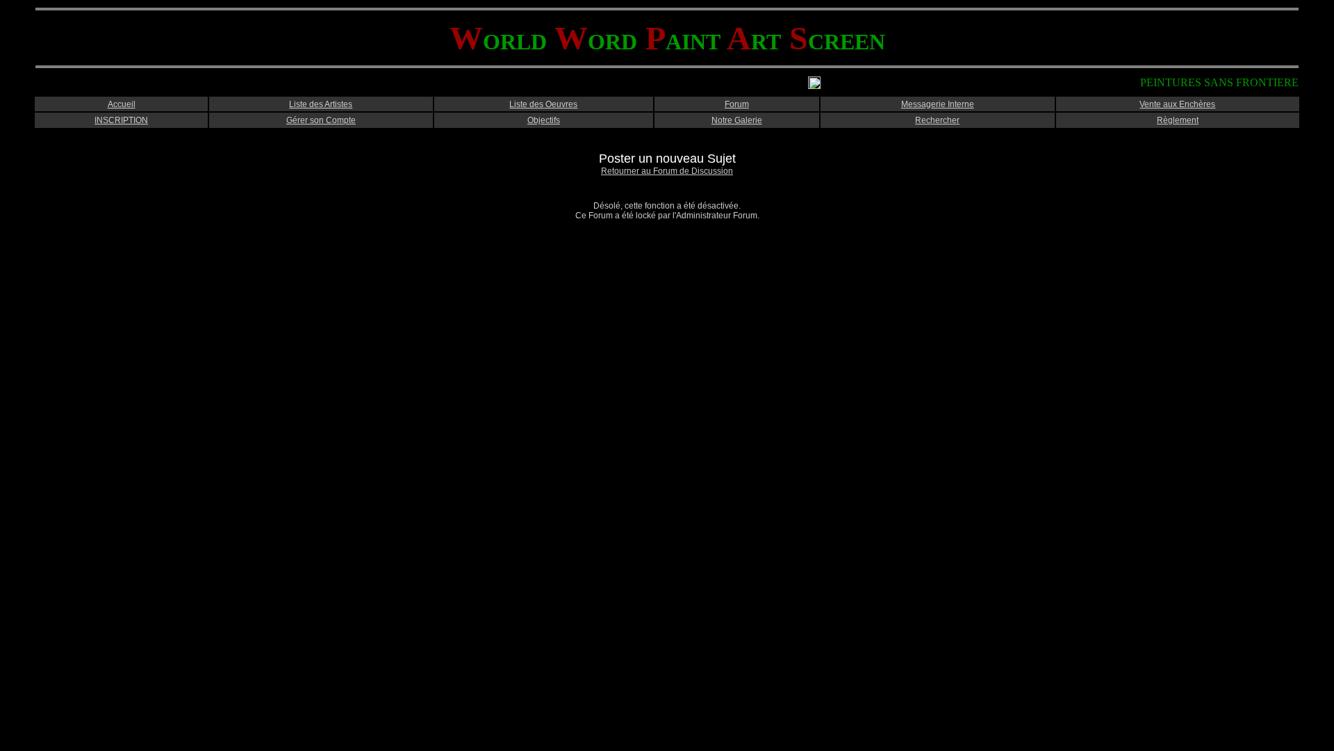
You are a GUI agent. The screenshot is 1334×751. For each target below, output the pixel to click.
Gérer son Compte (321, 120)
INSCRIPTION (121, 120)
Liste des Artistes (320, 104)
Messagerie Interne (937, 104)
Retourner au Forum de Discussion (667, 171)
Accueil (121, 104)
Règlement (1178, 120)
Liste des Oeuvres (543, 104)
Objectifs (543, 120)
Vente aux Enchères (1177, 104)
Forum (737, 104)
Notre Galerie (736, 120)
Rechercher (937, 120)
